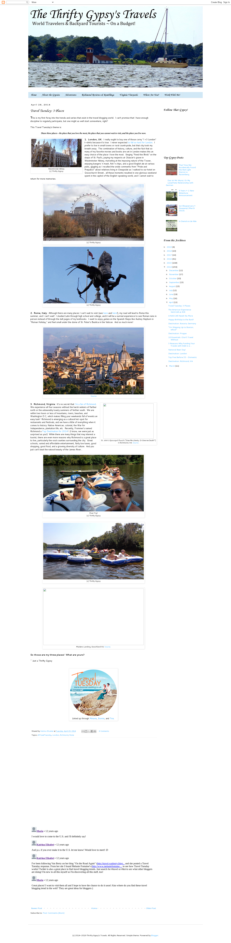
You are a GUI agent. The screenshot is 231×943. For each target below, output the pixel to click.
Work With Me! (172, 95)
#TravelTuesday (44, 735)
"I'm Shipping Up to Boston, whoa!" (181, 328)
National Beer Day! (177, 349)
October (173, 278)
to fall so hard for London (140, 142)
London (55, 735)
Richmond (64, 735)
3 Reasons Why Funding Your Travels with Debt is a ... (181, 344)
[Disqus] (93, 783)
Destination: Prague (177, 333)
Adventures (70, 95)
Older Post (151, 908)
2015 (169, 262)
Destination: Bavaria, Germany (182, 323)
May (171, 298)
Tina (112, 718)
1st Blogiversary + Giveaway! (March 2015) (187, 208)
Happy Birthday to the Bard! (181, 319)
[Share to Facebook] (92, 731)
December (174, 270)
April (171, 302)
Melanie (93, 718)
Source (93, 396)
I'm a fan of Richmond (85, 404)
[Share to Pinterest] (94, 731)
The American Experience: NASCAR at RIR (179, 310)
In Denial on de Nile (187, 221)
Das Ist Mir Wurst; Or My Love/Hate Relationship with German (179, 182)
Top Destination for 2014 (55, 431)
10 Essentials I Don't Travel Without (180, 338)
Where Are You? (151, 95)
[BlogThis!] (86, 731)
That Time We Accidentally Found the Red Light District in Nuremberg (187, 170)
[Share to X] (89, 731)
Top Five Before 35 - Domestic (182, 357)
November (174, 274)
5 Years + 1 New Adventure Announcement (186, 193)
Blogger (154, 935)
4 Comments (104, 731)
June (171, 294)
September (174, 282)
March (172, 365)
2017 (169, 254)
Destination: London (177, 353)
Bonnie (101, 718)
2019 (169, 246)
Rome (71, 735)
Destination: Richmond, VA (180, 361)
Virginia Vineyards (128, 95)
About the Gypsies (51, 95)
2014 (169, 266)
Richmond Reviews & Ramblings (98, 95)
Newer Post (36, 908)
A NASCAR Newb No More (180, 315)
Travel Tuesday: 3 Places (179, 305)
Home (33, 95)
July (171, 290)
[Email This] (83, 731)
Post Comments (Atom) (53, 912)
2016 (169, 258)
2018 (169, 250)
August (172, 286)
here (105, 312)
